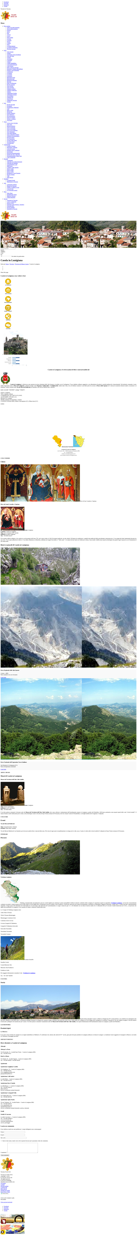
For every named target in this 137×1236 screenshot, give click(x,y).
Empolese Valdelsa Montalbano (15, 69)
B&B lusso (10, 166)
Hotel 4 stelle (10, 170)
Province (12, 264)
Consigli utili (4, 1187)
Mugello (9, 81)
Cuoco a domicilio (11, 201)
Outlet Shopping (11, 197)
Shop (5, 191)
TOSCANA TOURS (12, 123)
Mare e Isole (10, 110)
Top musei (9, 120)
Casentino (9, 60)
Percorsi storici (10, 137)
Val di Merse (10, 96)
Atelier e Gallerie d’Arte (13, 187)
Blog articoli (4, 1189)
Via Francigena (11, 139)
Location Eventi (11, 180)
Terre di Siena (10, 87)
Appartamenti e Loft (12, 164)
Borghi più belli (11, 104)
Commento (4, 1152)
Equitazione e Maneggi (13, 107)
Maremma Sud (10, 79)
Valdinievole (10, 97)
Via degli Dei (10, 143)
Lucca (8, 36)
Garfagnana (10, 72)
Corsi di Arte (10, 189)
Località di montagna (12, 47)
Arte (5, 183)
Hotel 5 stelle (10, 169)
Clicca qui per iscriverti (6, 1202)
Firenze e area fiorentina (13, 70)
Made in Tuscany (11, 196)
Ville (8, 176)
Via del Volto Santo (12, 140)
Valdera (9, 91)
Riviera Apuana (11, 84)
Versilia (9, 101)
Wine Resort (10, 177)
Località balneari (11, 46)
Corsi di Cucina (11, 149)
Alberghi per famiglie (12, 163)
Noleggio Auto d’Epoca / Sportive (15, 204)
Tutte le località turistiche (13, 27)
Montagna (9, 111)
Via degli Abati (11, 141)
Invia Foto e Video (5, 1192)
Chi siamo (3, 1183)
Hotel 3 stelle (10, 171)
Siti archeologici (11, 116)
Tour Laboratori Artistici (13, 134)
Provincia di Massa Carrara (22, 264)
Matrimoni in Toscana (12, 181)
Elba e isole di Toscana (12, 67)
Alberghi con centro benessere (14, 161)
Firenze (9, 30)
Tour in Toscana (11, 127)
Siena (8, 32)
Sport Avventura (11, 117)
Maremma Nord (11, 77)
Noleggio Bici (10, 206)
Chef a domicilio (11, 157)
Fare (5, 103)
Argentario (9, 59)
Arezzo (9, 34)
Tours (5, 121)
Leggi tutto (3, 677)
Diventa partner (4, 1186)
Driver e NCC (10, 203)
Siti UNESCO (10, 114)
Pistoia (8, 42)
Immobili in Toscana (12, 209)
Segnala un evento (5, 1190)
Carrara (9, 43)
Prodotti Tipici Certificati (13, 150)
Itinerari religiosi (11, 126)
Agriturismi (10, 160)
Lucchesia (9, 74)
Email (2, 1135)
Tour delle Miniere (11, 133)
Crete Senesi (10, 66)
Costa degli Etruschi (12, 64)
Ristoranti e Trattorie (12, 147)
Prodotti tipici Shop (12, 194)
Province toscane (11, 49)
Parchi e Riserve (11, 113)
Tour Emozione (11, 131)
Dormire (6, 159)
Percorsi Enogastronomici (13, 153)
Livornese (9, 73)
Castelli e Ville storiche (12, 167)
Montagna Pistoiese (12, 80)
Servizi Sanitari (11, 207)
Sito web (3, 1138)
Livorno (9, 39)
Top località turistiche (12, 29)
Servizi (5, 199)
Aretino (9, 57)
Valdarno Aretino (11, 89)
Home (7, 264)
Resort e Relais (11, 174)
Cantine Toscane (11, 146)
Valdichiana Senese (12, 94)
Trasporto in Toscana (12, 200)
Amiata (9, 53)
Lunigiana (9, 76)
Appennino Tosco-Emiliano (14, 54)
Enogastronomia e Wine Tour (14, 156)
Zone (5, 50)
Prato (8, 44)
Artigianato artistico (12, 184)
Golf (8, 109)
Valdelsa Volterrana (12, 90)
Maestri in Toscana (11, 186)
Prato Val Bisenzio (11, 83)
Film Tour (9, 124)
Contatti (3, 1184)
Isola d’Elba (10, 37)
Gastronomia (7, 144)
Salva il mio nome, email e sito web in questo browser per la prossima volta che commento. (25, 1141)
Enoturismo (10, 151)
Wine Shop (10, 193)
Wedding (6, 179)
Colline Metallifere (11, 63)
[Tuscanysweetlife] (9, 20)
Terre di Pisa (10, 86)
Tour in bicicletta (11, 129)
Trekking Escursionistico (13, 136)
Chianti (9, 62)
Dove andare (7, 26)
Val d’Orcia (10, 99)
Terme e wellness (11, 119)
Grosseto (9, 40)
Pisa (8, 33)
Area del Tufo (10, 56)
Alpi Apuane (10, 52)
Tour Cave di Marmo (12, 130)
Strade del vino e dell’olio (13, 154)
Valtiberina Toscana (12, 100)
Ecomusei (9, 106)
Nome (2, 1132)
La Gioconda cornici (12, 190)
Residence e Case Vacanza (13, 173)
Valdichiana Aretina (12, 93)
